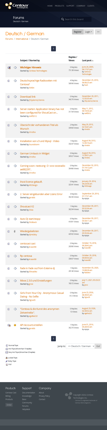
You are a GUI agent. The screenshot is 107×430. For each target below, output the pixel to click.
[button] (100, 5)
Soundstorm (34, 144)
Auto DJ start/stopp (30, 218)
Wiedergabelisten (29, 231)
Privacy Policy (44, 396)
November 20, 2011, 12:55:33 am (90, 97)
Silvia (31, 209)
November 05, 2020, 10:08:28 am (90, 268)
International (22, 38)
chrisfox (32, 132)
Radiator (87, 272)
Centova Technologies (38, 70)
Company (80, 5)
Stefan (31, 87)
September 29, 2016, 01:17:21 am (90, 194)
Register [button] (78, 31)
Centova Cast (10, 392)
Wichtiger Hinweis (30, 67)
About (41, 392)
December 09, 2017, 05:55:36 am (90, 231)
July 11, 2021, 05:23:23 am (91, 281)
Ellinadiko (33, 271)
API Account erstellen (31, 325)
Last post (87, 60)
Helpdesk (26, 409)
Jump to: (62, 346)
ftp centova (26, 255)
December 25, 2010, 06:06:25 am (90, 81)
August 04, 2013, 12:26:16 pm (88, 141)
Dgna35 (32, 300)
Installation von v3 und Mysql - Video (39, 141)
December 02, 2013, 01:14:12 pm (90, 166)
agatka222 (33, 316)
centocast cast (27, 243)
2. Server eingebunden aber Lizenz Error (41, 194)
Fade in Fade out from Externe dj (37, 268)
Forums (9, 38)
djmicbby (33, 234)
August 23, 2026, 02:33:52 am (88, 309)
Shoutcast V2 (27, 206)
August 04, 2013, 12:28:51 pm (88, 154)
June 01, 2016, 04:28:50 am (87, 325)
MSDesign (33, 185)
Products (59, 5)
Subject (23, 60)
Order (9, 404)
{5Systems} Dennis (36, 100)
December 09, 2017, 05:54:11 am (90, 219)
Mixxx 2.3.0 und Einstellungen (36, 280)
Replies (72, 57)
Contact (42, 399)
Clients (90, 5)
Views (71, 60)
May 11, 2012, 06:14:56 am (87, 109)
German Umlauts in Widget (34, 153)
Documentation (28, 392)
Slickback (33, 222)
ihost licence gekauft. (31, 181)
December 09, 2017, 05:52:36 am (90, 207)
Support (70, 5)
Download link (28, 96)
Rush (86, 85)
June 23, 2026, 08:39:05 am (87, 293)
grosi (31, 284)
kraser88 (32, 247)
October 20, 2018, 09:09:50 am (89, 256)
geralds (32, 197)
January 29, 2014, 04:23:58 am (89, 182)
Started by (34, 60)
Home (50, 5)
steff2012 (33, 116)
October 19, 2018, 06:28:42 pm (89, 244)
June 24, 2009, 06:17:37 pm (87, 68)
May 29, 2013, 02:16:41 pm (87, 125)
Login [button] (87, 31)
